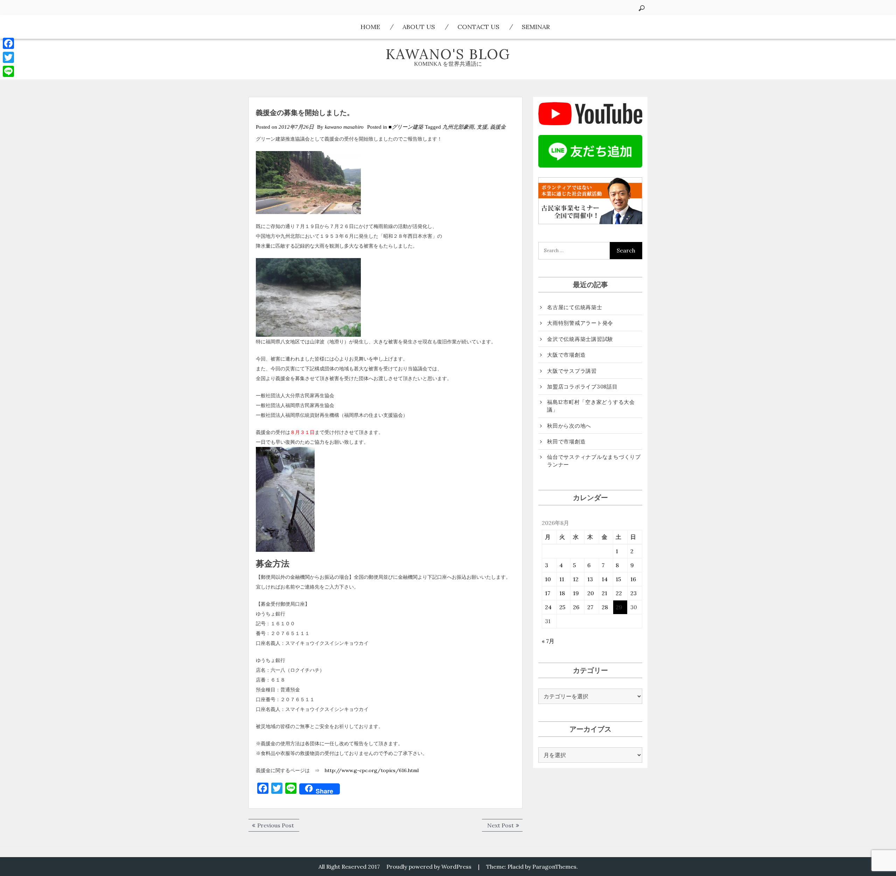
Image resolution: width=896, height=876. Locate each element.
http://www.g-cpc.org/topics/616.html (371, 770)
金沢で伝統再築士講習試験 (580, 339)
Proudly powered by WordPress (428, 866)
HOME (370, 27)
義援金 (498, 127)
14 (605, 579)
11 (561, 579)
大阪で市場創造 (566, 354)
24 (548, 607)
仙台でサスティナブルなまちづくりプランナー (594, 461)
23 (633, 593)
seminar (536, 27)
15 (618, 579)
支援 (482, 127)
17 (547, 593)
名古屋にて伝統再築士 (574, 307)
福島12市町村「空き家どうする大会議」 (591, 406)
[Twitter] (8, 57)
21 (604, 593)
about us (418, 27)
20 (590, 593)
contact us (478, 27)
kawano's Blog (448, 54)
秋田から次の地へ (569, 425)
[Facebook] (8, 43)
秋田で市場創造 (566, 441)
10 (548, 579)
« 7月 (548, 641)
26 (576, 607)
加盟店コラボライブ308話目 (582, 386)
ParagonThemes (554, 866)
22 (619, 593)
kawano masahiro (344, 127)
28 (605, 607)
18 (562, 593)
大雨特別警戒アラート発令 (580, 323)
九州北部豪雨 (458, 127)
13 (590, 579)
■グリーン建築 (405, 127)
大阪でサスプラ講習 (572, 371)
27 (590, 607)
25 (562, 607)
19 (576, 593)
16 (633, 579)
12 (576, 579)
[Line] (8, 71)
